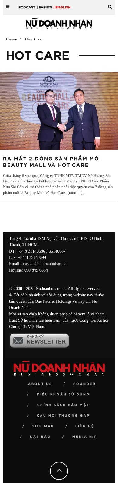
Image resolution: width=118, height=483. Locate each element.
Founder (84, 383)
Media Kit (84, 436)
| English (61, 7)
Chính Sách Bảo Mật (63, 405)
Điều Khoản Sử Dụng (63, 394)
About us (40, 383)
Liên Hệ (84, 426)
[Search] (110, 4)
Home (11, 39)
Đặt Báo (40, 436)
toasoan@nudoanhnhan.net (44, 264)
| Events (44, 7)
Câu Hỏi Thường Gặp (63, 415)
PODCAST (26, 7)
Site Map (43, 426)
